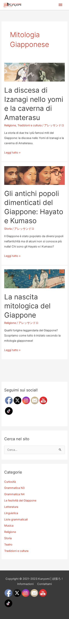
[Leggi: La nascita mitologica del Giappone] (34, 278)
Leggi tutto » (12, 153)
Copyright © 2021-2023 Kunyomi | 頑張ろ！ (35, 579)
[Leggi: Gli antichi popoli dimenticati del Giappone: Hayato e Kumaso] (34, 175)
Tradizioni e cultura (29, 125)
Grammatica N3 (14, 488)
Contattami (44, 584)
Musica (8, 525)
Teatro (8, 544)
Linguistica (11, 513)
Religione (10, 125)
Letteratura (11, 507)
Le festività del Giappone (20, 500)
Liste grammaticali (16, 519)
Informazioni (25, 584)
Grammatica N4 (14, 494)
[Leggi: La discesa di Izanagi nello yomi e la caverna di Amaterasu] (34, 72)
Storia (8, 228)
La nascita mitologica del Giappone (27, 306)
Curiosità (10, 481)
